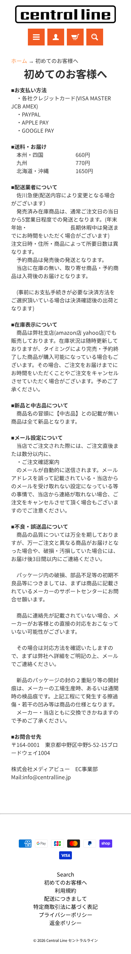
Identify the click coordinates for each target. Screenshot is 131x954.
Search (65, 874)
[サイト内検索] (94, 37)
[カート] (75, 37)
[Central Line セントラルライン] (65, 14)
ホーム (19, 61)
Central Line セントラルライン (72, 940)
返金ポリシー (65, 923)
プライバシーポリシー (65, 915)
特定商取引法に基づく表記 (65, 906)
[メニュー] (36, 37)
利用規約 (65, 890)
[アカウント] (55, 37)
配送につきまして (65, 898)
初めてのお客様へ (65, 882)
